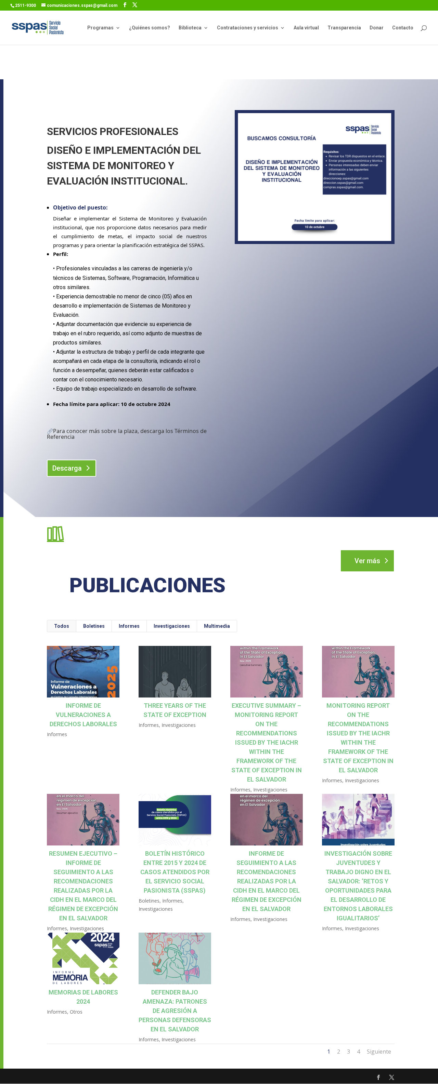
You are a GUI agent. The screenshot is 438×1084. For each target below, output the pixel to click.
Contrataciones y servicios (247, 27)
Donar (377, 27)
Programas (100, 27)
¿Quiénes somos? (149, 27)
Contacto (402, 27)
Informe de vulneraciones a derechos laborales (83, 715)
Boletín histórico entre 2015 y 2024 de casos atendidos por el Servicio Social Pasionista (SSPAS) (174, 872)
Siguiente (379, 1051)
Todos (61, 626)
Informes (129, 626)
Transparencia (344, 27)
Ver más (367, 561)
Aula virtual (306, 27)
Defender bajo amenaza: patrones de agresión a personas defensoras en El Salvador (175, 1011)
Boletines (94, 626)
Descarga (67, 468)
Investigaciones (172, 626)
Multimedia (217, 626)
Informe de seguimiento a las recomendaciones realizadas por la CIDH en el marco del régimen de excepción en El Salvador (266, 881)
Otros (76, 1011)
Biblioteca (190, 27)
